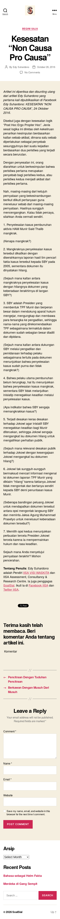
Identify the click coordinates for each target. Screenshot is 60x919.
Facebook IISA (38, 585)
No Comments (32, 72)
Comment (9, 731)
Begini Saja (30, 28)
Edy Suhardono (21, 67)
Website (8, 795)
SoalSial (8, 585)
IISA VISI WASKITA (36, 572)
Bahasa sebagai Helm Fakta (22, 875)
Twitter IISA (10, 589)
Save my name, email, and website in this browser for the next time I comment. (28, 813)
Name (7, 763)
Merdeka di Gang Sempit (20, 884)
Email (7, 779)
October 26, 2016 (46, 67)
